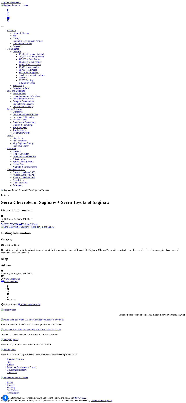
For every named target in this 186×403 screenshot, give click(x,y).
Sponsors (23, 77)
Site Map (11, 387)
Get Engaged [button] (13, 49)
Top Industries (19, 130)
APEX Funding (26, 80)
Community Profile (21, 133)
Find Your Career (21, 146)
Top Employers (20, 127)
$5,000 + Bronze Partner (30, 64)
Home (10, 382)
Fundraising (18, 85)
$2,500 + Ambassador (29, 67)
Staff (15, 35)
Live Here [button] (11, 148)
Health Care (18, 164)
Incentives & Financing (23, 117)
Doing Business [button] (14, 109)
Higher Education (21, 154)
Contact (10, 385)
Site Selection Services (23, 104)
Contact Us (18, 46)
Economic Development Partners (28, 41)
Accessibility (13, 393)
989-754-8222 (79, 398)
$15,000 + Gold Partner (29, 59)
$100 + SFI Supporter (29, 72)
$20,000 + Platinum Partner (31, 56)
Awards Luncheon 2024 (24, 175)
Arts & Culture (19, 159)
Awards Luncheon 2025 (24, 172)
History (16, 38)
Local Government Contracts (32, 75)
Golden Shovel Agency (101, 400)
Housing (17, 151)
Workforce (18, 112)
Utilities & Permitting (22, 125)
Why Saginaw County (23, 143)
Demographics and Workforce (26, 96)
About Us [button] (11, 30)
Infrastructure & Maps (23, 106)
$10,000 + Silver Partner (30, 62)
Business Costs (20, 119)
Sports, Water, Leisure (23, 161)
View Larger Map (12, 279)
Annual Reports (20, 182)
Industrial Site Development (25, 114)
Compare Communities (23, 101)
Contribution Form (21, 88)
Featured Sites (19, 93)
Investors (17, 51)
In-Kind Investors (27, 83)
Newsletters (18, 180)
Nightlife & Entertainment (25, 167)
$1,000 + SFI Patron (28, 70)
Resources (17, 185)
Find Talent (18, 138)
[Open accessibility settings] (5, 398)
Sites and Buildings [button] (16, 91)
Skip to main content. (11, 2)
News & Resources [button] (16, 169)
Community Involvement (24, 156)
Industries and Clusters (23, 98)
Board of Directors (21, 33)
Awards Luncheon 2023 (24, 177)
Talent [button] (10, 135)
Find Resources (20, 140)
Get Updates (12, 390)
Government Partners (22, 43)
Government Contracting (24, 122)
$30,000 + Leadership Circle (32, 54)
